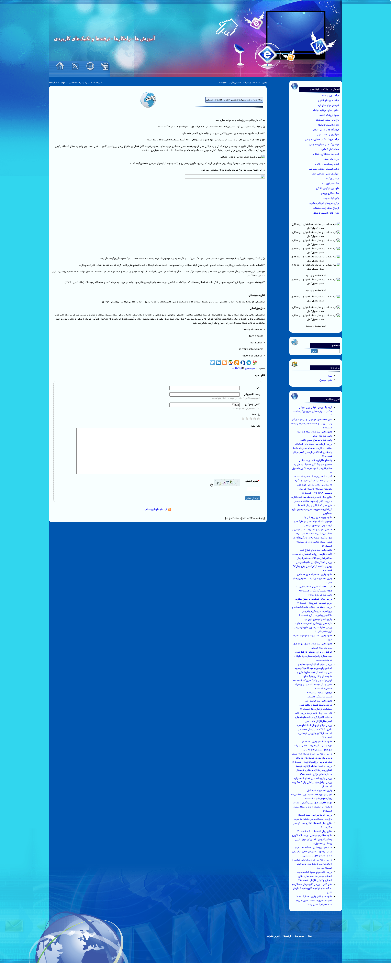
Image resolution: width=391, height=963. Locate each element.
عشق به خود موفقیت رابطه (326, 110)
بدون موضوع (325, 380)
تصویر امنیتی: (252, 481)
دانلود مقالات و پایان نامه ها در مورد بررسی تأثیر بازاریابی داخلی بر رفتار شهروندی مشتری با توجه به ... (313, 746)
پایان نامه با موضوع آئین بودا (318, 619)
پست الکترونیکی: (251, 394)
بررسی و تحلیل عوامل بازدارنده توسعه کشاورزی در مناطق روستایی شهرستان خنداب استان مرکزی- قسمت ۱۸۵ (314, 770)
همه (330, 376)
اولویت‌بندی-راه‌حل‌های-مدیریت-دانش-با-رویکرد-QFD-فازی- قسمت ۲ (311, 797)
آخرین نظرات (273, 936)
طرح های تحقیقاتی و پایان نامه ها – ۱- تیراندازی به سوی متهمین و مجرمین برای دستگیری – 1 (312, 509)
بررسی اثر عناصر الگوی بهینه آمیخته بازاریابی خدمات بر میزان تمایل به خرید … (312, 817)
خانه (310, 936)
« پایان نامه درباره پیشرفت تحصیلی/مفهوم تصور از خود (75, 83)
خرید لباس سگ (331, 159)
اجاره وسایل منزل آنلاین (327, 164)
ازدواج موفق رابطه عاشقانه (326, 208)
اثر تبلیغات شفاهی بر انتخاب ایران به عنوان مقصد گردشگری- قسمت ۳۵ (314, 589)
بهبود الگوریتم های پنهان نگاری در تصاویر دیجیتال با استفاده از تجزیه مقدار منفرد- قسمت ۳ (312, 807)
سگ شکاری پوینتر (330, 193)
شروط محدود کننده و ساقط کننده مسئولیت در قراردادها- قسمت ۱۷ (315, 707)
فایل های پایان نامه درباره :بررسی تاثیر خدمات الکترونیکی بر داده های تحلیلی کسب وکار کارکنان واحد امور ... (313, 717)
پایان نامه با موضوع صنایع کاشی (316, 440)
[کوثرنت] (255, 362)
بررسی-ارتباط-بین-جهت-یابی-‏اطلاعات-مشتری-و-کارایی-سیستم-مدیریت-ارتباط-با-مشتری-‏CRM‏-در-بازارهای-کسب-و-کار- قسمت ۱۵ (312, 450)
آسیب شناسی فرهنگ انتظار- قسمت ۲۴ (312, 477)
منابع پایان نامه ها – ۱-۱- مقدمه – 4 (314, 831)
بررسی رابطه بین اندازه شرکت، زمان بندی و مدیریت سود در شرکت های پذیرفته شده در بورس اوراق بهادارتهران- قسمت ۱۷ (312, 758)
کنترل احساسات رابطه (328, 125)
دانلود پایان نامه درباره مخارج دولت (314, 432)
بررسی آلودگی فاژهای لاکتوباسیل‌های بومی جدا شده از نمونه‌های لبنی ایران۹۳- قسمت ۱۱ (312, 566)
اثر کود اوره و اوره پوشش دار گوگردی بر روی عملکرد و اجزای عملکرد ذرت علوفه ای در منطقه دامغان (312, 656)
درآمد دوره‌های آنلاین (328, 100)
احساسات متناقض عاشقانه (326, 154)
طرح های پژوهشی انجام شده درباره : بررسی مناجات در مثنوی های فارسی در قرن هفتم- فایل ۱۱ (313, 627)
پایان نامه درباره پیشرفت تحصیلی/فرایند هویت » (243, 83)
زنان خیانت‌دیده (331, 198)
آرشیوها (287, 936)
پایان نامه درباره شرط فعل (319, 791)
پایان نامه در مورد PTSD (320, 595)
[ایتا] (236, 362)
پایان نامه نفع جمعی (322, 436)
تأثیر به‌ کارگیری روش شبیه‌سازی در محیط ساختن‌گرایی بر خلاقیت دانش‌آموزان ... (312, 556)
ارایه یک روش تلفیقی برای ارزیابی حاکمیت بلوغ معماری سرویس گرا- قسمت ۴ (312, 411)
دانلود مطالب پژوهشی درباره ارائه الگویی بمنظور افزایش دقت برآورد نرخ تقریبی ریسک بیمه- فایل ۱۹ (312, 839)
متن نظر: (255, 426)
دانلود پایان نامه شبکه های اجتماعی (314, 575)
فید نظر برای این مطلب (156, 509)
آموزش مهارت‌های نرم (328, 105)
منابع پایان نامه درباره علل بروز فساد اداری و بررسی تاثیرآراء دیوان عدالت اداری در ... (311, 499)
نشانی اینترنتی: (252, 405)
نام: (258, 388)
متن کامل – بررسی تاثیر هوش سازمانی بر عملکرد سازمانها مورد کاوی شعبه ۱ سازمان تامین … (312, 888)
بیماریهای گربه (332, 179)
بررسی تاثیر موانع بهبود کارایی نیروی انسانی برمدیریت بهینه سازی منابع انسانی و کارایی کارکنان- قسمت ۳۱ (314, 876)
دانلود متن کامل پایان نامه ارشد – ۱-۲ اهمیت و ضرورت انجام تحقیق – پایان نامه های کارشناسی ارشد (313, 901)
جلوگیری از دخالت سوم (328, 135)
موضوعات (299, 936)
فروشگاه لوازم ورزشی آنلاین (325, 130)
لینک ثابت (237, 368)
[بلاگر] (224, 362)
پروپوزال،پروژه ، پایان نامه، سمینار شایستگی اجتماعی (319, 695)
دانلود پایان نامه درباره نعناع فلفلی (315, 550)
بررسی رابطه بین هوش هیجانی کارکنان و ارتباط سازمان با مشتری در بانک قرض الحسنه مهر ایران (312, 864)
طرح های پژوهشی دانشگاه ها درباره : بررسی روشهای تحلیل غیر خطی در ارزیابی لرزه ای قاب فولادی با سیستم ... (312, 852)
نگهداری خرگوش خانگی (327, 188)
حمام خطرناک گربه (330, 149)
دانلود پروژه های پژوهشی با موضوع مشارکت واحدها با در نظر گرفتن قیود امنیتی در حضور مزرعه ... (313, 521)
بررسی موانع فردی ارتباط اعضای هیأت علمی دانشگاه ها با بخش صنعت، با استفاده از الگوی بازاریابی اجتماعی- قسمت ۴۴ (314, 731)
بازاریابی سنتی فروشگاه (327, 120)
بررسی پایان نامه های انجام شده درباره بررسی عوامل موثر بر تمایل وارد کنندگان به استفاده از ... (312, 782)
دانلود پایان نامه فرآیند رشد (318, 701)
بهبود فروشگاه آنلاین (329, 115)
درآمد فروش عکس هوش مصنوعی (322, 140)
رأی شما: (256, 415)
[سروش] (242, 362)
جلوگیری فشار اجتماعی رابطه (325, 174)
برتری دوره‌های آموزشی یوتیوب (324, 203)
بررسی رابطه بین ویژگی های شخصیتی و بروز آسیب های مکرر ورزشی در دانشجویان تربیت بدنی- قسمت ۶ (312, 611)
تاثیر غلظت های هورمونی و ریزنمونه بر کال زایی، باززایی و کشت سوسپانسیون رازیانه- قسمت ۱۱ (311, 424)
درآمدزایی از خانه (330, 96)
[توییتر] (212, 362)
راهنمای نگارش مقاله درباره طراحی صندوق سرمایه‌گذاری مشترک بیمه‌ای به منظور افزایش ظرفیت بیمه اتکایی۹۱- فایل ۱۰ (312, 466)
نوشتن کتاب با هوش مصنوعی (324, 144)
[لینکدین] (218, 362)
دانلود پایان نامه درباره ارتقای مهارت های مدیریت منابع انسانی (312, 646)
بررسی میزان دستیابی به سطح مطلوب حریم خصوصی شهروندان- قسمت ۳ (313, 601)
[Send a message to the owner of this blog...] (90, 66)
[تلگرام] (248, 362)
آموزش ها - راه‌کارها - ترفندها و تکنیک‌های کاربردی (325, 91)
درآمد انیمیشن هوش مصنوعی (324, 169)
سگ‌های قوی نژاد (330, 184)
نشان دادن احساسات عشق (326, 213)
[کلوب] (230, 362)
